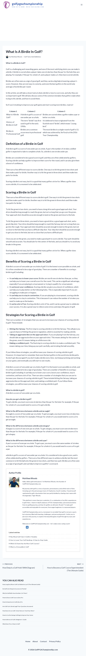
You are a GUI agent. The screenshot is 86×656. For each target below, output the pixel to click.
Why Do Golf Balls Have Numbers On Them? (15, 593)
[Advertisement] (43, 25)
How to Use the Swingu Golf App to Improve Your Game (18, 615)
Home (27, 641)
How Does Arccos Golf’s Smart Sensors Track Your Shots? (18, 611)
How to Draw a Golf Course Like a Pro (13, 597)
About (35, 641)
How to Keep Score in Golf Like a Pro (13, 602)
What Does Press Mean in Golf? (11, 624)
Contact (43, 641)
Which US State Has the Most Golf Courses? (24, 543)
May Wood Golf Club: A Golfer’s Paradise (23, 537)
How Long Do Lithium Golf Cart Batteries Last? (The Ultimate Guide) (21, 584)
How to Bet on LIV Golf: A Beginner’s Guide (14, 619)
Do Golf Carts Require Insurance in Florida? (15, 589)
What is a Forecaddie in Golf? (19, 547)
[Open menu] (81, 4)
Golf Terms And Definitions (32, 57)
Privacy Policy (55, 641)
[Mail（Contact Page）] (27, 527)
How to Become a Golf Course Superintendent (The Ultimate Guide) (65, 567)
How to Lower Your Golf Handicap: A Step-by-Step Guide (29, 540)
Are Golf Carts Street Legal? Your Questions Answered (18, 606)
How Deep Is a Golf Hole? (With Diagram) (19, 566)
